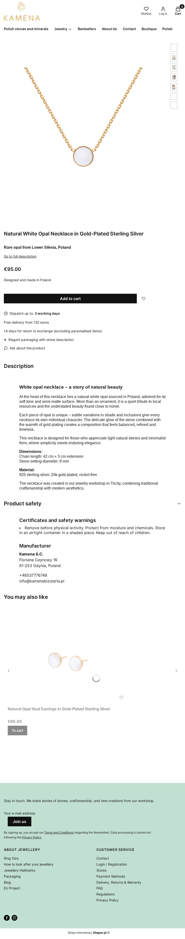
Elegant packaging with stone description (39, 339)
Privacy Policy (31, 837)
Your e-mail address (19, 813)
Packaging (12, 876)
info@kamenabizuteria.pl (41, 581)
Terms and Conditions (58, 832)
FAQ (99, 888)
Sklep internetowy (87, 932)
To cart (17, 730)
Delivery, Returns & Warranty (118, 882)
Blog (7, 882)
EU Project (12, 888)
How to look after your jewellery (28, 864)
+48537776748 (33, 575)
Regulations (105, 894)
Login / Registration (111, 864)
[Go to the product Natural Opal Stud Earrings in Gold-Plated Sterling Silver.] (68, 655)
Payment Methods (110, 876)
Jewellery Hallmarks (19, 870)
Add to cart (70, 298)
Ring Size (11, 858)
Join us (19, 821)
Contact (102, 858)
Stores (101, 870)
